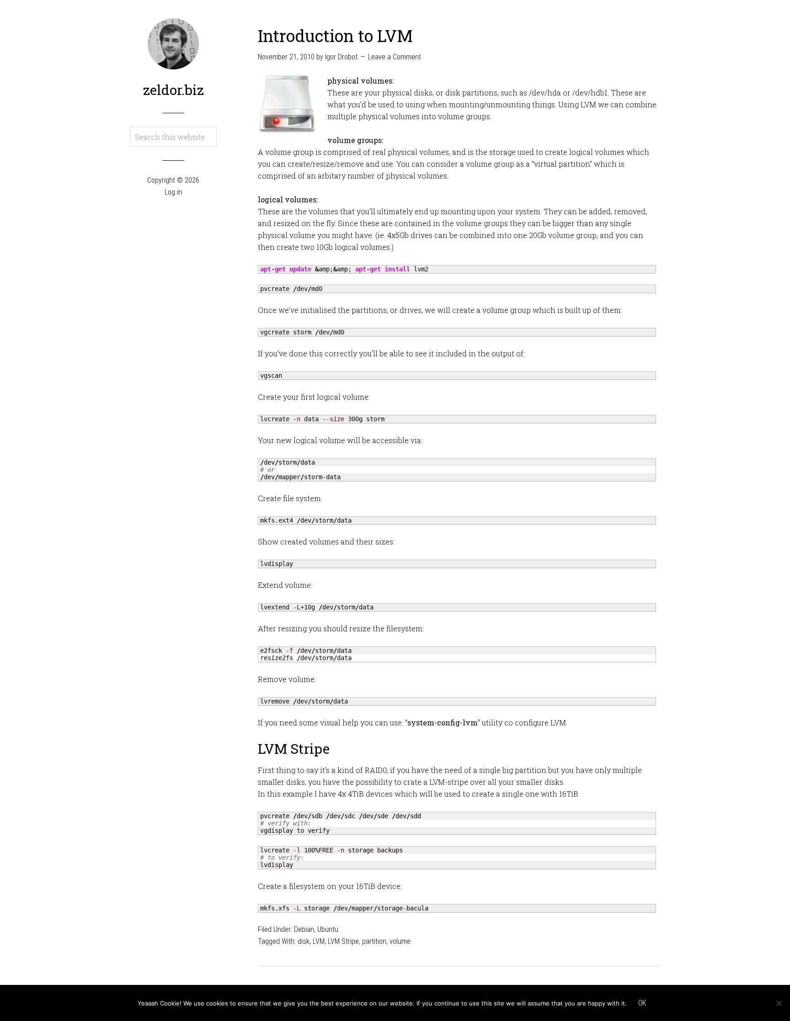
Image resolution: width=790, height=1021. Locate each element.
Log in (173, 192)
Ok (642, 1003)
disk (304, 941)
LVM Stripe (343, 941)
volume (400, 941)
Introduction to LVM (335, 36)
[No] (778, 1003)
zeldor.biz (173, 90)
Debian (304, 929)
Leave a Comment (394, 57)
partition (374, 941)
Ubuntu (327, 929)
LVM (319, 941)
